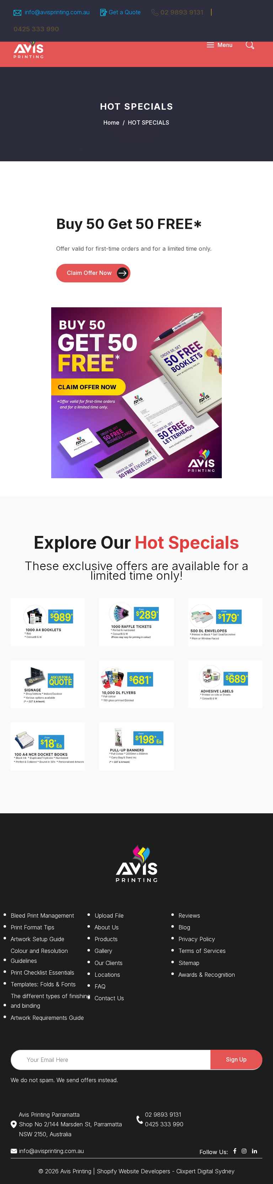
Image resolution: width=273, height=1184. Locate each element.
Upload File (109, 915)
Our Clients (109, 962)
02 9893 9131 (181, 12)
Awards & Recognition (206, 974)
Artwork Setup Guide (37, 939)
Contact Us (109, 998)
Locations (107, 974)
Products (106, 939)
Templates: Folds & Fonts (43, 984)
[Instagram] (244, 1150)
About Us (107, 927)
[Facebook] (234, 1150)
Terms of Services (202, 950)
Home (111, 122)
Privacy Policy (196, 939)
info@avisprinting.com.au (51, 1150)
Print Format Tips (32, 927)
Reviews (189, 915)
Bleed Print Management (42, 915)
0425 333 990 (164, 1124)
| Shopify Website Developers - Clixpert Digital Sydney (164, 1171)
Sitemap (188, 962)
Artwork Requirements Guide (47, 1017)
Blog (184, 927)
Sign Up (236, 1059)
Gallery (103, 950)
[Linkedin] (254, 1150)
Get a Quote (125, 12)
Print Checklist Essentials (42, 972)
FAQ (100, 986)
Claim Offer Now (89, 272)
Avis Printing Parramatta (49, 1114)
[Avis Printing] (28, 44)
